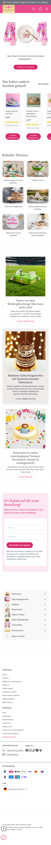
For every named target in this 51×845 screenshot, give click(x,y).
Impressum (6, 723)
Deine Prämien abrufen (10, 695)
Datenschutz (7, 727)
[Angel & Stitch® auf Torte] (13, 109)
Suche (4, 675)
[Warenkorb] (40, 9)
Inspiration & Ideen (9, 692)
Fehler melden (7, 688)
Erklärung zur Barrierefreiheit (13, 730)
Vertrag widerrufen (9, 737)
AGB (4, 713)
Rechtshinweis (7, 720)
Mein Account (7, 702)
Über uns (5, 685)
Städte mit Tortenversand (11, 682)
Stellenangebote (8, 699)
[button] (3, 829)
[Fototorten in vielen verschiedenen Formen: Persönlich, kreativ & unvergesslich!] (25, 429)
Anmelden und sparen (19, 545)
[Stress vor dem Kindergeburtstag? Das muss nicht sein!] (25, 276)
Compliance (6, 716)
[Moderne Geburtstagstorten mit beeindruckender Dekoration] (25, 351)
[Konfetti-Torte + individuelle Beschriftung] (34, 111)
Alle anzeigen (43, 84)
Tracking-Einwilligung (10, 733)
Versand (5, 678)
